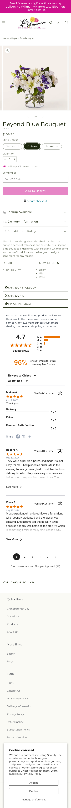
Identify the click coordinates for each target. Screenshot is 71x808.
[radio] (51, 337)
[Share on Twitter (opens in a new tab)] (24, 436)
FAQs (10, 683)
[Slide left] (28, 117)
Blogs (10, 661)
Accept (33, 782)
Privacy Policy (32, 773)
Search (11, 653)
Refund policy (15, 721)
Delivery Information (19, 706)
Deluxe (32, 146)
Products (12, 624)
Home (6, 38)
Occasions (13, 616)
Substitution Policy (18, 729)
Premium (51, 146)
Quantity (8, 153)
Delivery (12, 166)
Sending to (15, 173)
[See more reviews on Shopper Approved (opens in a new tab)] (29, 436)
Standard (12, 146)
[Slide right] (43, 117)
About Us (12, 632)
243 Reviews (24, 351)
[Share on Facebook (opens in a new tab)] (18, 437)
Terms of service (17, 737)
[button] (51, 22)
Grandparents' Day (18, 608)
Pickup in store (31, 166)
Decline (33, 791)
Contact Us (13, 690)
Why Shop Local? (17, 698)
